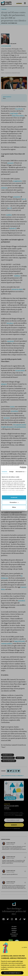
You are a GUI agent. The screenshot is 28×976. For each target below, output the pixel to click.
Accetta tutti (14, 497)
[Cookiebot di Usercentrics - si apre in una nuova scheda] (20, 467)
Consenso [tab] (4, 471)
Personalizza (13, 502)
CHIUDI (25, 947)
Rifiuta (14, 507)
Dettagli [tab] (11, 471)
